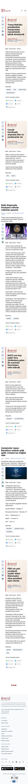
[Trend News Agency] (5, 699)
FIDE (8, 653)
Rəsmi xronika (4, 723)
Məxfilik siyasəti (5, 749)
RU (17, 781)
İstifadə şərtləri (4, 746)
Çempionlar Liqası (19, 528)
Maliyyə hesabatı (5, 740)
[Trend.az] (5, 10)
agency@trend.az (5, 713)
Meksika (9, 89)
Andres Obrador (10, 92)
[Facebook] (6, 762)
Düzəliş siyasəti (5, 738)
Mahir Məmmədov (17, 649)
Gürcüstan (9, 418)
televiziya (16, 318)
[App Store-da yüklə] (7, 768)
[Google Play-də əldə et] (19, 768)
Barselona (9, 528)
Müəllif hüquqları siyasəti (7, 751)
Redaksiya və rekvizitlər (6, 731)
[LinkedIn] (19, 762)
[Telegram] (16, 762)
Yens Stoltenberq (19, 418)
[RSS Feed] (23, 762)
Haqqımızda (4, 729)
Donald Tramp (22, 89)
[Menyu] (25, 10)
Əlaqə (2, 733)
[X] (9, 762)
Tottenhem (9, 531)
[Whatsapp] (2, 762)
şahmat (8, 649)
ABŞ (15, 89)
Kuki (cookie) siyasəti (6, 753)
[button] (2, 17)
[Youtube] (13, 762)
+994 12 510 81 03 (5, 711)
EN (11, 781)
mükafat (9, 318)
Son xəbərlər (4, 720)
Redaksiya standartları (6, 736)
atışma (13, 175)
